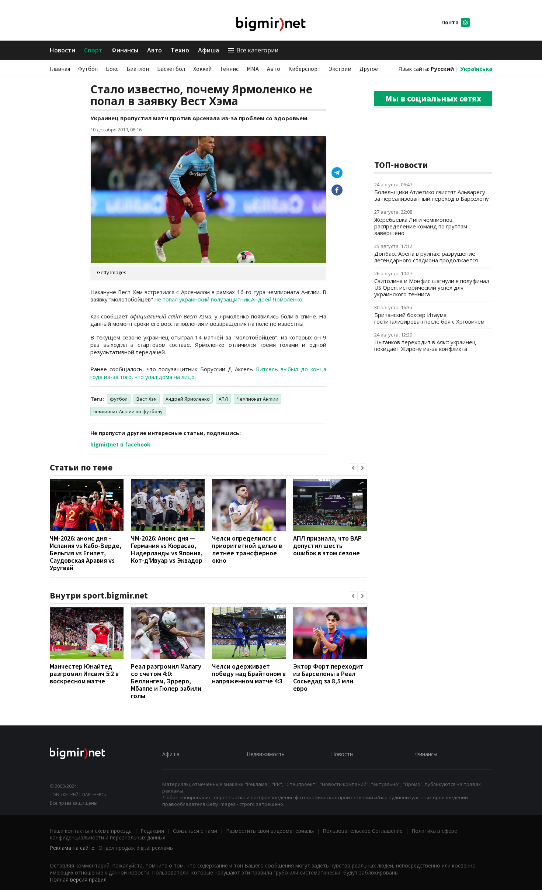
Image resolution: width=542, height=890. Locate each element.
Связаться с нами (195, 830)
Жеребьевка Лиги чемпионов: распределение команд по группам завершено (420, 226)
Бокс (112, 68)
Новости (62, 50)
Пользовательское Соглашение (363, 830)
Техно (180, 50)
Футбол (88, 68)
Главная (60, 68)
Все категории (257, 50)
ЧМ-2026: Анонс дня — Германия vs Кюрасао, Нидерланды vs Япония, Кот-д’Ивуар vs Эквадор (166, 549)
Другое (368, 68)
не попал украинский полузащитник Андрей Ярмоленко (228, 299)
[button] (353, 467)
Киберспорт (304, 68)
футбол (119, 399)
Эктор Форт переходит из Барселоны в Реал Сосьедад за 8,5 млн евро (328, 677)
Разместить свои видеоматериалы (270, 830)
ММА (253, 68)
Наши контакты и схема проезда (91, 830)
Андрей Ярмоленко (188, 399)
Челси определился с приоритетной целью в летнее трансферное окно (247, 549)
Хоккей (202, 68)
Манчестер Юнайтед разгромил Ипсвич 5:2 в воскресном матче (84, 673)
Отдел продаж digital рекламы (136, 847)
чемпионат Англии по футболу (128, 411)
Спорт (93, 50)
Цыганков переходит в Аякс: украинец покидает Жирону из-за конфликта (425, 345)
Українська (476, 68)
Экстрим (340, 68)
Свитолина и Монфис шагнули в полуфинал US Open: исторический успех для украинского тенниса (431, 287)
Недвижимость (266, 754)
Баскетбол (171, 68)
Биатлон (137, 68)
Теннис (229, 68)
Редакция (152, 830)
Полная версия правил (78, 879)
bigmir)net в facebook (120, 444)
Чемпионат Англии (257, 399)
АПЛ (223, 399)
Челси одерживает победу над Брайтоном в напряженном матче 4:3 (249, 673)
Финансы (124, 50)
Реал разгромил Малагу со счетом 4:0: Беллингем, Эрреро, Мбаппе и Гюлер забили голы (166, 681)
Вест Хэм (146, 399)
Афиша (208, 50)
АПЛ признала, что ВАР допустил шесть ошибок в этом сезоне (327, 545)
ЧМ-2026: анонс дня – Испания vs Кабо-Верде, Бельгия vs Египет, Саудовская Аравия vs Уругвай (85, 553)
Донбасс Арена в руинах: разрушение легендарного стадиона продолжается (426, 257)
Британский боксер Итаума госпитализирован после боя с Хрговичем (429, 318)
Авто (154, 50)
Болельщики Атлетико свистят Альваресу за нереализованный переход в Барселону (431, 195)
